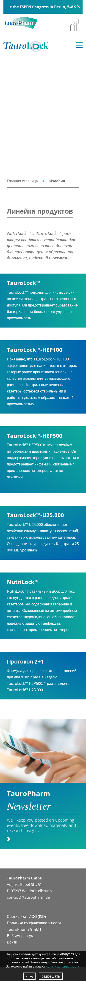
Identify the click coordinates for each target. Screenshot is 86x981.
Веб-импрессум (20, 935)
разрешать (51, 976)
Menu (79, 45)
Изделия (57, 180)
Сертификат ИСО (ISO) (26, 916)
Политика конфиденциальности (34, 922)
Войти (12, 942)
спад (29, 976)
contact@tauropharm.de (28, 897)
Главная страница (22, 180)
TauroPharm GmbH (24, 929)
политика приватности (62, 966)
